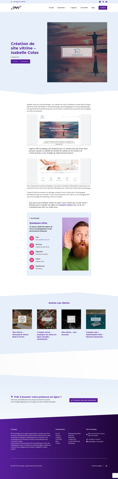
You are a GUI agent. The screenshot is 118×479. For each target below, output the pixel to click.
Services (58, 435)
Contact (103, 7)
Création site (72, 439)
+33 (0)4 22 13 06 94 (19, 2)
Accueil (51, 7)
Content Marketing (74, 441)
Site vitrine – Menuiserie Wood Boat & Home (20, 334)
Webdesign (71, 443)
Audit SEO (71, 435)
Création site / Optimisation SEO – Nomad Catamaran (94, 334)
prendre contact (66, 205)
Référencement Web (74, 433)
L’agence (74, 7)
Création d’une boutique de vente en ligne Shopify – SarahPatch (46, 335)
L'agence (58, 437)
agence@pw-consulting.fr (96, 441)
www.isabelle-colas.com (43, 240)
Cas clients (84, 7)
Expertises (61, 7)
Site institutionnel (24, 61)
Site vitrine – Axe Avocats (68, 333)
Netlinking (71, 437)
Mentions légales (97, 466)
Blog (93, 7)
